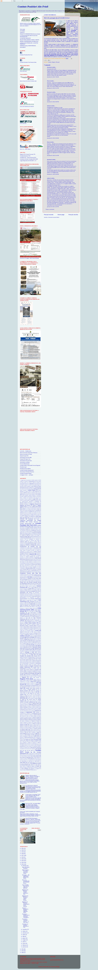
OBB (39, 645)
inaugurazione (22, 591)
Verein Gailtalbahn (24, 768)
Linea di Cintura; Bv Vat (30, 608)
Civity (26, 517)
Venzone (35, 767)
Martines (38, 624)
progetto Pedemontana (25, 667)
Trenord (21, 758)
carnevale (34, 512)
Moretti (26, 639)
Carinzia (21, 512)
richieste (37, 684)
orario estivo (22, 649)
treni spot (24, 750)
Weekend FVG (29, 769)
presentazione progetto (27, 664)
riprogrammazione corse (36, 685)
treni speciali (38, 748)
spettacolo (26, 714)
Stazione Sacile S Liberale (37, 727)
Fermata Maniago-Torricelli (24, 563)
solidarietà (37, 710)
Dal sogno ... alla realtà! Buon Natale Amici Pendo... (25, 876)
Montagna (38, 637)
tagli (36, 733)
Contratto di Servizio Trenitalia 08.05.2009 (29, 159)
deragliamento (22, 551)
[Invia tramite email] (44, 60)
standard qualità (37, 714)
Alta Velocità (37, 487)
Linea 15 (39, 605)
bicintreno (26, 504)
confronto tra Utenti (23, 542)
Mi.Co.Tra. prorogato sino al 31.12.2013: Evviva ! (25, 881)
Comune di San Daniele (35, 535)
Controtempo (27, 545)
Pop (20, 663)
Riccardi (57, 62)
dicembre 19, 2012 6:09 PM (53, 101)
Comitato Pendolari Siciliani (25, 473)
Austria (32, 500)
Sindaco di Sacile (32, 707)
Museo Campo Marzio (37, 640)
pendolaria (25, 657)
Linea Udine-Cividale (32, 612)
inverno (38, 593)
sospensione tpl (22, 713)
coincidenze (30, 519)
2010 (22, 950)
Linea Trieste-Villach (30, 611)
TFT (39, 743)
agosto (24, 934)
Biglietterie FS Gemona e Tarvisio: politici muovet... (25, 898)
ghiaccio (38, 579)
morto (31, 639)
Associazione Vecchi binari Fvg (34, 497)
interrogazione (37, 592)
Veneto (37, 766)
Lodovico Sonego (24, 616)
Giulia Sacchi (38, 583)
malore (38, 619)
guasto (30, 588)
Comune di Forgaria (27, 532)
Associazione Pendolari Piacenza (27, 471)
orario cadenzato (35, 648)
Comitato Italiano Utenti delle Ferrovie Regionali (30, 465)
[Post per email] (71, 58)
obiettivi (21, 647)
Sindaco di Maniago (23, 707)
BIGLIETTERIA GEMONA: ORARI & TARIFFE (29, 39)
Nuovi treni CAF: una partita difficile (32, 803)
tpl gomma (22, 746)
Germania (34, 579)
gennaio (24, 946)
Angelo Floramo (28, 491)
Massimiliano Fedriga (24, 625)
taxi (20, 741)
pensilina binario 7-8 (32, 657)
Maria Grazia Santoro (30, 623)
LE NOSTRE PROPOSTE (25, 38)
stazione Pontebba (28, 727)
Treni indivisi (22, 748)
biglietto (34, 505)
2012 (22, 864)
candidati (21, 511)
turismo (24, 759)
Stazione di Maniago (28, 719)
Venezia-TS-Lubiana (23, 767)
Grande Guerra (28, 586)
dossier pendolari (29, 556)
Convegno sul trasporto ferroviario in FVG (25, 926)
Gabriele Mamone (23, 578)
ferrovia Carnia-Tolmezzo (36, 564)
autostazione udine (38, 500)
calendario (38, 510)
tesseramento (28, 743)
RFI (37, 683)
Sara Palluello (37, 693)
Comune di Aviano (29, 531)
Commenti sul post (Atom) (53, 217)
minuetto (35, 633)
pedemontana (39, 653)
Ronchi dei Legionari (35, 690)
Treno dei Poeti (38, 753)
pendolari (29, 655)
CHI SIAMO (22, 30)
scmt (27, 694)
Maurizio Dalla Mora (33, 626)
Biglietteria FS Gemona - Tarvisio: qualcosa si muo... (25, 892)
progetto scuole (36, 667)
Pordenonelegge (25, 663)
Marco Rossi (35, 621)
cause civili (39, 514)
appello (21, 494)
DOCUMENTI (23, 47)
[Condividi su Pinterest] (49, 60)
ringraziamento (27, 685)
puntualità (32, 673)
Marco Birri (22, 621)
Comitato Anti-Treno (33, 521)
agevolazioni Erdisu (38, 483)
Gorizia (30, 584)
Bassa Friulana (37, 502)
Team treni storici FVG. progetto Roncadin (30, 741)
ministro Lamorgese (29, 633)
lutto (28, 619)
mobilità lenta (31, 634)
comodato (33, 530)
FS (25, 577)
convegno (33, 545)
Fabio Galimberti (29, 561)
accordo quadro (38, 481)
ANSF (25, 492)
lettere (31, 604)
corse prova (22, 549)
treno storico (36, 756)
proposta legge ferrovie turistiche (26, 669)
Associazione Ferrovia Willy (26, 457)
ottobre (24, 931)
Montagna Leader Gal (24, 638)
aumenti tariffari (26, 500)
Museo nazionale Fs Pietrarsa (26, 642)
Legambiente (32, 601)
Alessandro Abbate (36, 485)
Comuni (40, 536)
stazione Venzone (23, 731)
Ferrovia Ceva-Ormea (25, 565)
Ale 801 (30, 485)
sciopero (22, 694)
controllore (22, 545)
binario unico (24, 507)
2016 (22, 857)
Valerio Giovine (22, 766)
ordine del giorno (38, 649)
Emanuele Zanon (25, 559)
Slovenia (25, 710)
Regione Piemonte (37, 679)
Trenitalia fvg (28, 752)
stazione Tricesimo (37, 728)
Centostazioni (37, 515)
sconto (31, 694)
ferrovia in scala (33, 565)
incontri (38, 591)
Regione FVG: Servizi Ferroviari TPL (27, 154)
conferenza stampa (23, 541)
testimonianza (34, 743)
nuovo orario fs (32, 645)
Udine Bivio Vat (31, 759)
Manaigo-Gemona (30, 620)
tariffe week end (23, 738)
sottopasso (28, 713)
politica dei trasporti (36, 660)
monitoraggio (24, 637)
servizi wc (24, 699)
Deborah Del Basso (30, 550)
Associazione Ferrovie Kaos (26, 460)
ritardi (21, 688)
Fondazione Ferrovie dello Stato (29, 573)
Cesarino (21, 516)
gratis (34, 586)
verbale (40, 767)
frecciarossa (36, 575)
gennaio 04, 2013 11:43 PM (53, 206)
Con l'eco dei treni (25, 537)
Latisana (23, 600)
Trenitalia (38, 750)
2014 (22, 860)
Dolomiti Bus (33, 555)
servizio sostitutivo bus (30, 702)
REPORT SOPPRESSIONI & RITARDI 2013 (29, 41)
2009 (22, 952)
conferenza (37, 539)
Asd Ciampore (38, 494)
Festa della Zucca (23, 571)
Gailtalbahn (30, 578)
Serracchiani (22, 698)
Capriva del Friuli (37, 511)
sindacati (21, 704)
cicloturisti (32, 516)
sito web (21, 710)
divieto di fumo (22, 555)
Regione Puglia (22, 680)
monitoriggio (31, 637)
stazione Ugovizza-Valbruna (35, 729)
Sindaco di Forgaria (27, 705)
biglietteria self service (25, 505)
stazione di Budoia (36, 717)
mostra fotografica (23, 640)
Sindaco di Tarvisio (27, 708)
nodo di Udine (26, 643)
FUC (28, 577)
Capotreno (31, 511)
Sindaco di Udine (34, 708)
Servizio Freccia (32, 699)
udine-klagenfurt (38, 759)
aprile (24, 941)
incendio (28, 591)
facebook (35, 561)
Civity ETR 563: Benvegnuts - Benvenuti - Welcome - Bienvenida (32, 819)
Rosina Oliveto (23, 692)
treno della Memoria (30, 754)
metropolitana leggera (29, 630)
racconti (34, 674)
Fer (39, 561)
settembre (25, 932)
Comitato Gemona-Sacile (25, 523)
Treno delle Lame (38, 754)
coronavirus (36, 547)
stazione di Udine (24, 724)
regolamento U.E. (23, 681)
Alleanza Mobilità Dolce (30, 487)
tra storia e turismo (28, 746)
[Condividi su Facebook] (48, 60)
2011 (22, 949)
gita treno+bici (31, 583)
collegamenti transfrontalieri (26, 520)
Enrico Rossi (39, 559)
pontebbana (38, 662)
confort (31, 541)
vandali (28, 766)
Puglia (22, 673)
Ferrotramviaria (37, 563)
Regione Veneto (37, 680)
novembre (25, 929)
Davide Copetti (22, 550)
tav (27, 738)
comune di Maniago (25, 534)
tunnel (21, 759)
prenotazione (32, 663)
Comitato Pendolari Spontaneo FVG (33, 527)
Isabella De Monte (23, 596)
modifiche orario (24, 635)
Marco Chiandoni (28, 621)
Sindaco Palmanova (29, 709)
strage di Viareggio (31, 732)
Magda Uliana (33, 619)
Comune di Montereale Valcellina (36, 534)
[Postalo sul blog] (46, 60)
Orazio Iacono (29, 649)
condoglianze (31, 539)
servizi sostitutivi (38, 698)
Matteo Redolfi (26, 626)
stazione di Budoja (23, 718)
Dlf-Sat (28, 555)
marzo (24, 943)
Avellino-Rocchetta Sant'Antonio (27, 501)
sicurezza (24, 703)
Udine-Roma (30, 761)
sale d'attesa (30, 693)
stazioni (29, 731)
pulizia (26, 673)
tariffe (35, 736)
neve (34, 642)
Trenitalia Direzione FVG (25, 155)
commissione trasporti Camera (36, 529)
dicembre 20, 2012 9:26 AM (53, 138)
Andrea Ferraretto (23, 490)
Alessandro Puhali (23, 486)
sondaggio (22, 712)
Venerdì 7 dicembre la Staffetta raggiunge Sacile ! (25, 910)
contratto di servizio (29, 544)
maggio (24, 939)
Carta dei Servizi (26, 514)
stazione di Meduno (37, 719)
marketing (33, 624)
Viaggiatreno (32, 768)
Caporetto (26, 511)
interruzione (22, 593)
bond (39, 507)
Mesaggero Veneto (32, 629)
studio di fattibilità (23, 733)
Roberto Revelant (36, 688)
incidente (33, 591)
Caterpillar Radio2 (33, 514)
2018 (22, 853)
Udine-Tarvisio (37, 761)
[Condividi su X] (47, 60)
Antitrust (28, 492)
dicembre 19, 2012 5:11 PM (53, 88)
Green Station (34, 587)
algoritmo (28, 486)
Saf (36, 692)
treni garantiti (37, 747)
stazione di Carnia (31, 718)
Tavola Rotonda (32, 738)
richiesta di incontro (30, 684)
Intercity (30, 592)
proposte (37, 669)
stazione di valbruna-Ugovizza (35, 724)
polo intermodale (26, 662)
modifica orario (37, 634)
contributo (38, 544)
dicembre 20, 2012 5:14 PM (53, 155)
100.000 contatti (34, 480)
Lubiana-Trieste (35, 616)
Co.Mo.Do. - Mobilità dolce (25, 451)
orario (29, 648)
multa (29, 640)
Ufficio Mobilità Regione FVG (32, 762)
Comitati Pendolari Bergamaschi (27, 470)
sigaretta (29, 703)
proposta (29, 668)
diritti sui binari (25, 554)
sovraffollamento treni (36, 713)
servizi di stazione (31, 698)
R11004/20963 (28, 674)
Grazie (29, 587)
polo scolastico (32, 662)
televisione (34, 742)
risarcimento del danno (25, 686)
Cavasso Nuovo (24, 515)
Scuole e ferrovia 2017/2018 (34, 695)
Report (32, 681)
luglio (24, 936)
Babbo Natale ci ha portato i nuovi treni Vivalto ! (25, 871)
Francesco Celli (30, 575)
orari (26, 648)
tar (39, 733)
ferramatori (32, 563)
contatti (35, 542)
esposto (22, 560)
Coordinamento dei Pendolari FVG (29, 546)
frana (39, 574)
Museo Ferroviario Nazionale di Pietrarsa (28, 452)
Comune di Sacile (25, 535)
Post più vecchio (73, 214)
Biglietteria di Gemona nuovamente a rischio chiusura (25, 904)
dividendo (38, 554)
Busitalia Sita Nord (32, 510)
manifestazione (37, 620)
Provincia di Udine (37, 672)
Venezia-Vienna (30, 767)
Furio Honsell (34, 577)
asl (22, 495)
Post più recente (48, 214)
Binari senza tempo (37, 506)
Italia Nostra (34, 596)
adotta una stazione (36, 482)
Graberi (34, 584)
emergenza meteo (33, 559)
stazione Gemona (33, 726)
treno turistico (22, 757)
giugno (24, 938)
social (32, 710)
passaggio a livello (29, 652)
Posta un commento (50, 209)
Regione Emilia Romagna (34, 677)
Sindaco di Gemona (36, 705)
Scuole (26, 695)
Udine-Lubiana (24, 761)
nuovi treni (23, 644)
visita (21, 769)
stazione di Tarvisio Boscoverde (25, 723)
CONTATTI (22, 32)
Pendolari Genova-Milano (25, 468)
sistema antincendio (36, 709)
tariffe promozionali (28, 737)
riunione (27, 688)
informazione (22, 592)
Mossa (35, 639)
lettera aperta (31, 602)
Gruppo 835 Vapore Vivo (25, 459)
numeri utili (39, 643)
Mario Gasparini (27, 624)
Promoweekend (23, 668)
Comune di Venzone (33, 536)
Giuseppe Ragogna (24, 584)
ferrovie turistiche (27, 570)
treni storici (30, 750)
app (39, 492)
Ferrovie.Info (34, 570)
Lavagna (35, 600)
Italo (39, 596)
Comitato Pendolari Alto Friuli (33, 6)
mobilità (26, 634)
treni (32, 747)
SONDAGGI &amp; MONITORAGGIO (28, 45)
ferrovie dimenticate (33, 569)
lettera (26, 602)
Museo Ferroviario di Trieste (26, 454)
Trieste (25, 758)
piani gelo (35, 658)
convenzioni (38, 545)
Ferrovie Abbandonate (24, 463)
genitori (30, 579)
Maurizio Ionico (26, 628)
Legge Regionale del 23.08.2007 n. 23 (28, 160)
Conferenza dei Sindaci (24, 540)
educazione (37, 556)
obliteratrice (26, 647)
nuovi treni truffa (37, 644)
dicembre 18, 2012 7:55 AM (53, 76)
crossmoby (38, 549)
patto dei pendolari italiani (30, 653)
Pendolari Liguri (23, 467)
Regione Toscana (29, 680)
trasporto (21, 747)
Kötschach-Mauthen (23, 598)
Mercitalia (26, 629)
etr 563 (26, 560)
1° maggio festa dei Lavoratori (25, 480)
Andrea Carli (36, 488)
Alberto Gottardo (24, 485)
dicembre (25, 865)
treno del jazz (23, 754)
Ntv (35, 643)
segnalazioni (22, 697)
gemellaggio (25, 579)
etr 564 (30, 560)
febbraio (24, 945)
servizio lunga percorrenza (31, 700)
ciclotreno (26, 516)
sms (29, 710)
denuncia (38, 550)
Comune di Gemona (36, 532)
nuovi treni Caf (29, 644)
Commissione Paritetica (24, 529)
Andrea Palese (31, 490)
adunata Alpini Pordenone (24, 483)
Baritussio (30, 502)
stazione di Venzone (24, 726)
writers (34, 769)
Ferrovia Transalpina (32, 566)
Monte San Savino (33, 638)
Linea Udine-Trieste (33, 614)
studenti (38, 732)
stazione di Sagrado (23, 722)
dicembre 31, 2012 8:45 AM (53, 174)
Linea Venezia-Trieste (31, 615)
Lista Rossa (39, 615)
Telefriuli (29, 742)
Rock (38, 689)
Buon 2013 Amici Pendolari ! (25, 868)
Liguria (21, 605)
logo (30, 616)
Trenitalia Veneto (31, 753)
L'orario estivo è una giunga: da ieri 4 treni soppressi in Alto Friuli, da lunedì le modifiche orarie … (32, 795)
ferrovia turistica (29, 568)
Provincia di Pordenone (28, 672)
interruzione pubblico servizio (31, 593)
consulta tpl (30, 542)
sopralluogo (37, 712)
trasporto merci (26, 747)
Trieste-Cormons (37, 758)
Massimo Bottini (33, 625)
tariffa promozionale (36, 734)
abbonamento (31, 481)
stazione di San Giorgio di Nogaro (34, 722)
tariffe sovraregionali (36, 737)
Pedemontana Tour (25, 654)
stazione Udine (24, 729)
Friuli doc (21, 577)
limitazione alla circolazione (29, 605)
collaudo (37, 519)
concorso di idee (23, 539)
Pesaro (26, 658)
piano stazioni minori (27, 659)
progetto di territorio (34, 665)
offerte (30, 647)
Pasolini (21, 652)
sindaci (30, 704)
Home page (61, 214)
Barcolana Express (23, 502)
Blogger (57, 966)
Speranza (21, 714)
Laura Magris (29, 600)
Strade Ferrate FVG (24, 455)
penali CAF (33, 654)
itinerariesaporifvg (23, 597)
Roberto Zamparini (31, 689)
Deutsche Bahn (29, 551)
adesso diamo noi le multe (26, 482)
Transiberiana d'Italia (36, 746)
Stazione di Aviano (28, 717)
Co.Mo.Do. (22, 519)
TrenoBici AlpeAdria (36, 757)
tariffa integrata (27, 734)
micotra (49, 62)
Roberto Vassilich (23, 689)
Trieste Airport (30, 758)
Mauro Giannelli (34, 628)
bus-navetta (25, 510)
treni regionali (32, 748)
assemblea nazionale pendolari (29, 495)
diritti (21, 554)
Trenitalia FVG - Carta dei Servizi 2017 (28, 157)
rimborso (21, 685)
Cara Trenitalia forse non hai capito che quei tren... (25, 886)
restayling (38, 681)
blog (28, 507)
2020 (22, 850)
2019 (22, 851)
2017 (22, 855)
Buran (38, 509)
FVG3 (39, 577)
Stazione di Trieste (36, 723)
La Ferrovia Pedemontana (35, 598)
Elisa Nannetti (38, 558)
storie (26, 732)
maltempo (22, 620)
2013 (22, 862)
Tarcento (21, 734)
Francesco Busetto (23, 575)
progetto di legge (37, 664)
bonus (21, 509)
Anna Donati (35, 491)
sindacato (25, 704)
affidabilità (31, 483)
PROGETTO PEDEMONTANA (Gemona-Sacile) (30, 34)
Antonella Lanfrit (34, 492)
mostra (38, 639)
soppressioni (29, 712)
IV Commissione (31, 597)
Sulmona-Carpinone (31, 733)
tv (27, 759)
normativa (31, 643)
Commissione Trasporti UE (25, 530)
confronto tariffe (36, 541)
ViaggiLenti (38, 768)
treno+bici (29, 757)
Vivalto (24, 769)
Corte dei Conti (28, 549)
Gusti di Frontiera (37, 588)
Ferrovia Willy (25, 569)
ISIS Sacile (29, 596)
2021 (22, 848)
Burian (21, 510)
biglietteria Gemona (34, 504)
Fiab (29, 571)
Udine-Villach (23, 762)
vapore (33, 766)
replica (28, 681)
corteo (33, 549)
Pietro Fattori (35, 659)
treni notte (27, 748)
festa (39, 570)
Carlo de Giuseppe (28, 512)
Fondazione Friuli (23, 574)
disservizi (32, 554)
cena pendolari (31, 515)
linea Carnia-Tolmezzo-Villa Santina (28, 606)
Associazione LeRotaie (25, 462)
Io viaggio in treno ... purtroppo (26, 474)
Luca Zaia (28, 617)
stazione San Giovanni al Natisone (27, 728)
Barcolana (37, 501)
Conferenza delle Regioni (35, 540)
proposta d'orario (36, 668)
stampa (31, 714)
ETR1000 (34, 560)
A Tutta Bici (26, 481)
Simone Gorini (36, 703)
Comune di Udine (23, 536)
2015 (22, 858)
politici (21, 662)
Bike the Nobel (28, 506)
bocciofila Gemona (34, 507)
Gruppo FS (25, 588)
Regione (53, 62)
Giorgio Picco (23, 582)
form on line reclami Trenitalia (32, 574)
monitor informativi (37, 635)
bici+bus (21, 504)
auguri (34, 499)
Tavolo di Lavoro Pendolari (32, 739)
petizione (30, 658)
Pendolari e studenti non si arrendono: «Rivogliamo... (25, 916)
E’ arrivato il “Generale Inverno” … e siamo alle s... (25, 921)
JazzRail (38, 597)
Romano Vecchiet (24, 690)
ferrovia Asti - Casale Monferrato (25, 564)
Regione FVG (24, 679)
